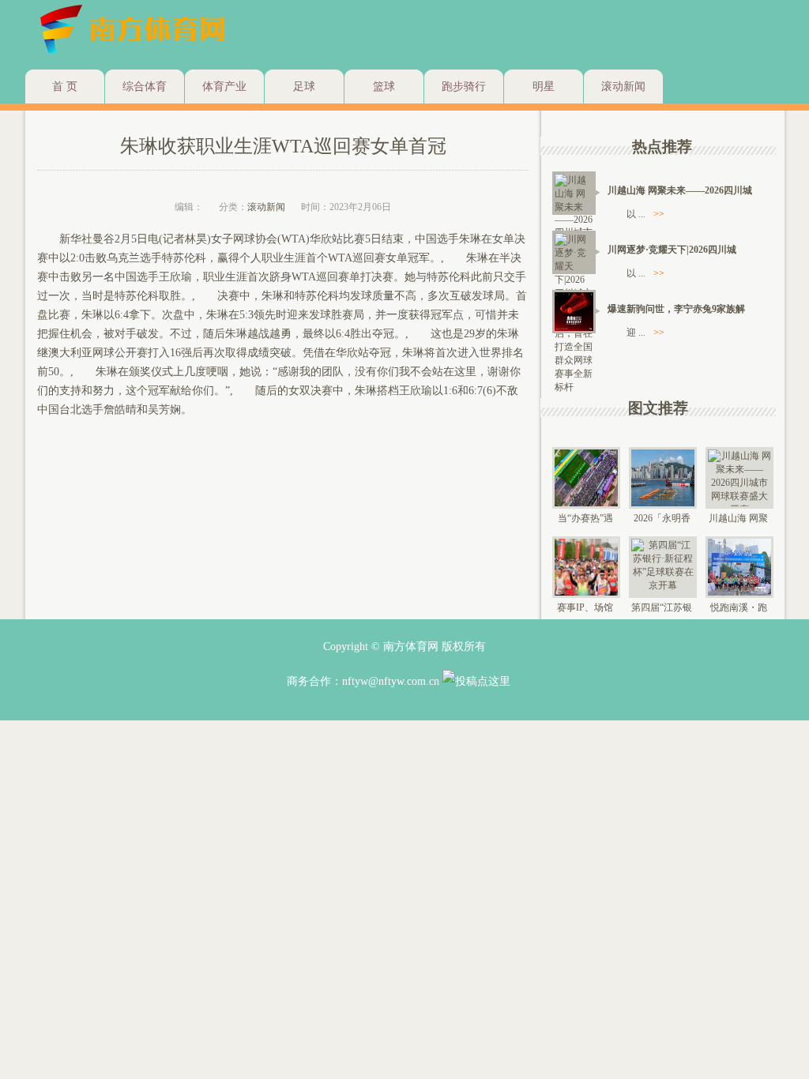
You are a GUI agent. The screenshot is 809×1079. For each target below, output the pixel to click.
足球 (304, 86)
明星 (543, 86)
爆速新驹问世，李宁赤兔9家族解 (676, 308)
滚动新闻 (623, 86)
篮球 (384, 86)
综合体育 (144, 86)
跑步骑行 (464, 86)
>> (658, 214)
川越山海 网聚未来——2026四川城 (680, 190)
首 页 (64, 86)
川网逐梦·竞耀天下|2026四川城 (672, 249)
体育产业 (224, 86)
